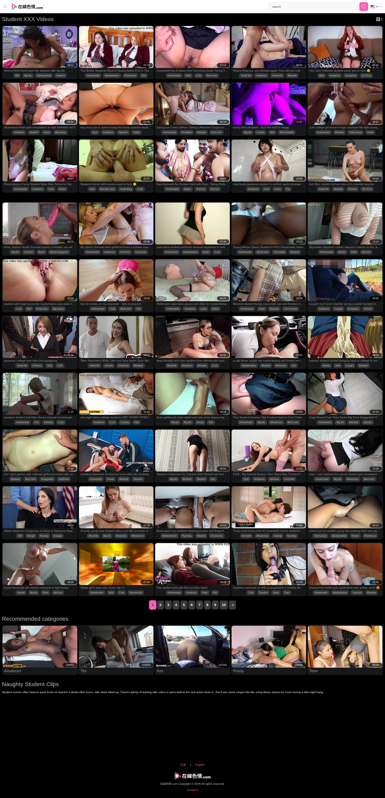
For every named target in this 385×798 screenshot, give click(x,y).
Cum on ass (290, 308)
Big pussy (60, 132)
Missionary (276, 422)
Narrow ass (136, 592)
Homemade (93, 75)
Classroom (96, 479)
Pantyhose (130, 75)
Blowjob (292, 75)
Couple (261, 132)
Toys (286, 592)
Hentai (326, 365)
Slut (144, 75)
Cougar (58, 535)
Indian (187, 189)
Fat (288, 189)
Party (354, 252)
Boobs (175, 422)
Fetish (62, 189)
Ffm (215, 592)
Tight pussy (355, 132)
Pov (36, 422)
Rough (31, 535)
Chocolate (279, 252)
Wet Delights (287, 132)
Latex (204, 308)
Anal (92, 189)
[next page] (232, 605)
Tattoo (136, 132)
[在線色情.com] (33, 7)
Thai (49, 365)
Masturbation (112, 75)
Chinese (37, 365)
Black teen (262, 252)
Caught (338, 308)
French (368, 308)
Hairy (276, 592)
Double (109, 365)
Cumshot (289, 479)
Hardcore (277, 75)
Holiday (48, 422)
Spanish (123, 132)
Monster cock (107, 189)
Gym (94, 132)
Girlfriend (64, 479)
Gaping (278, 535)
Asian (47, 132)
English (200, 764)
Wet (272, 132)
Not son (215, 189)
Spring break (44, 75)
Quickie (368, 422)
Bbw (321, 75)
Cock (140, 189)
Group (200, 422)
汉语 (183, 764)
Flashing (186, 535)
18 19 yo (366, 75)
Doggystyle (47, 479)
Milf (17, 75)
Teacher (200, 189)
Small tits (246, 75)
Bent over (212, 75)
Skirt (188, 75)
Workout (274, 479)
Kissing (44, 535)
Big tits (27, 75)
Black (41, 252)
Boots (206, 252)
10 (224, 605)
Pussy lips (42, 308)
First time (125, 252)
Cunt (18, 308)
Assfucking (126, 189)
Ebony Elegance (59, 252)
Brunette (171, 365)
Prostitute (186, 132)
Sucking (291, 535)
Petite (370, 132)
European (350, 75)
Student (60, 75)
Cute (198, 75)
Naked (355, 535)
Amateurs (261, 75)
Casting (125, 422)
